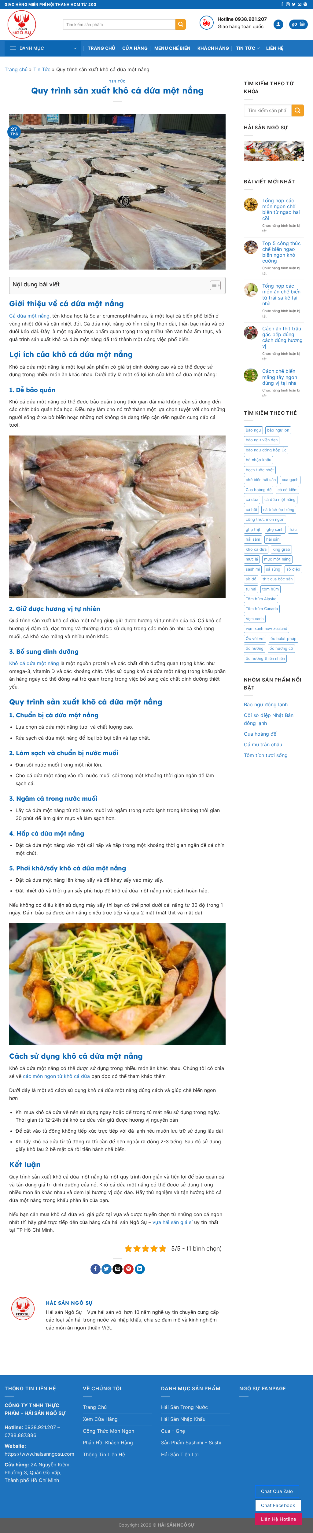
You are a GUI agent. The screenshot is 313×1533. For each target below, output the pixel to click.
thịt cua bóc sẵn (278, 579)
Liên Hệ (275, 48)
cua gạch (290, 479)
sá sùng (273, 569)
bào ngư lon (278, 430)
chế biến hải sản (261, 479)
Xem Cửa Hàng (100, 1419)
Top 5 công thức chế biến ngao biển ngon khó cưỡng (281, 252)
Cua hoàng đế (258, 489)
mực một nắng (277, 559)
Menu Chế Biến (172, 48)
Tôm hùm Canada (262, 608)
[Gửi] (180, 24)
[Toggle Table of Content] (212, 285)
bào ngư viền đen (262, 440)
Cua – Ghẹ (173, 1431)
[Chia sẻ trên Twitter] (106, 1269)
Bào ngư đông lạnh (266, 704)
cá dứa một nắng (280, 499)
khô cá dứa (256, 549)
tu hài (251, 589)
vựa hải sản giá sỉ (173, 1222)
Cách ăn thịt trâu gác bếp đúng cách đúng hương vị (282, 337)
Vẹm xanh (255, 618)
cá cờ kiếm (287, 489)
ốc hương (254, 648)
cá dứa (252, 499)
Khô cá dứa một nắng (34, 663)
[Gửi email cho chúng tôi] (299, 4)
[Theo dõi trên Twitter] (294, 4)
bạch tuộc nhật (260, 470)
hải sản (272, 539)
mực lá (252, 559)
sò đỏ (251, 579)
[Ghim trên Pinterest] (128, 1269)
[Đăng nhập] (278, 25)
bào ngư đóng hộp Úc (266, 450)
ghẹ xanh (275, 529)
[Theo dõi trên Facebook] (282, 4)
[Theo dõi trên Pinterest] (305, 4)
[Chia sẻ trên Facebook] (95, 1269)
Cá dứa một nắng (29, 316)
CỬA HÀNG (135, 48)
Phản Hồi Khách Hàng (108, 1442)
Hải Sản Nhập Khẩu (183, 1419)
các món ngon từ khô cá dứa (56, 1076)
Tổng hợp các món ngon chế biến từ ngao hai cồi (281, 209)
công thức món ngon (265, 519)
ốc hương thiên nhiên (265, 658)
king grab (281, 549)
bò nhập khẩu (258, 460)
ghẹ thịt (253, 529)
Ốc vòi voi (255, 638)
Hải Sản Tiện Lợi (180, 1454)
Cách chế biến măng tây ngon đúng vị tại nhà (279, 377)
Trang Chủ (102, 48)
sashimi (253, 569)
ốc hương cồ (281, 648)
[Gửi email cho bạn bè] (117, 1269)
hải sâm (253, 539)
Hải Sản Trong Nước (184, 1407)
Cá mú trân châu (263, 744)
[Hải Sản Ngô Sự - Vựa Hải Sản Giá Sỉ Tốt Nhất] (29, 24)
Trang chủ (16, 69)
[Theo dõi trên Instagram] (288, 4)
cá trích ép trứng (278, 509)
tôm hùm (270, 589)
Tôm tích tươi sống (266, 755)
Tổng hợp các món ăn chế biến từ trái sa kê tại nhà (281, 295)
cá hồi (251, 509)
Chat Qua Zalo (277, 1491)
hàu (293, 529)
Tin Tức (246, 48)
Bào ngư (253, 430)
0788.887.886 (20, 1435)
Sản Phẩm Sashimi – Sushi (191, 1442)
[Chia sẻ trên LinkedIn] (140, 1269)
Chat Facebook (278, 1505)
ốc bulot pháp (283, 638)
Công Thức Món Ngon (108, 1431)
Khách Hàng (213, 48)
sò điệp (293, 569)
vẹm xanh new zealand (266, 628)
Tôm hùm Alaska (261, 599)
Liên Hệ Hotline (278, 1519)
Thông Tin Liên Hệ (104, 1454)
